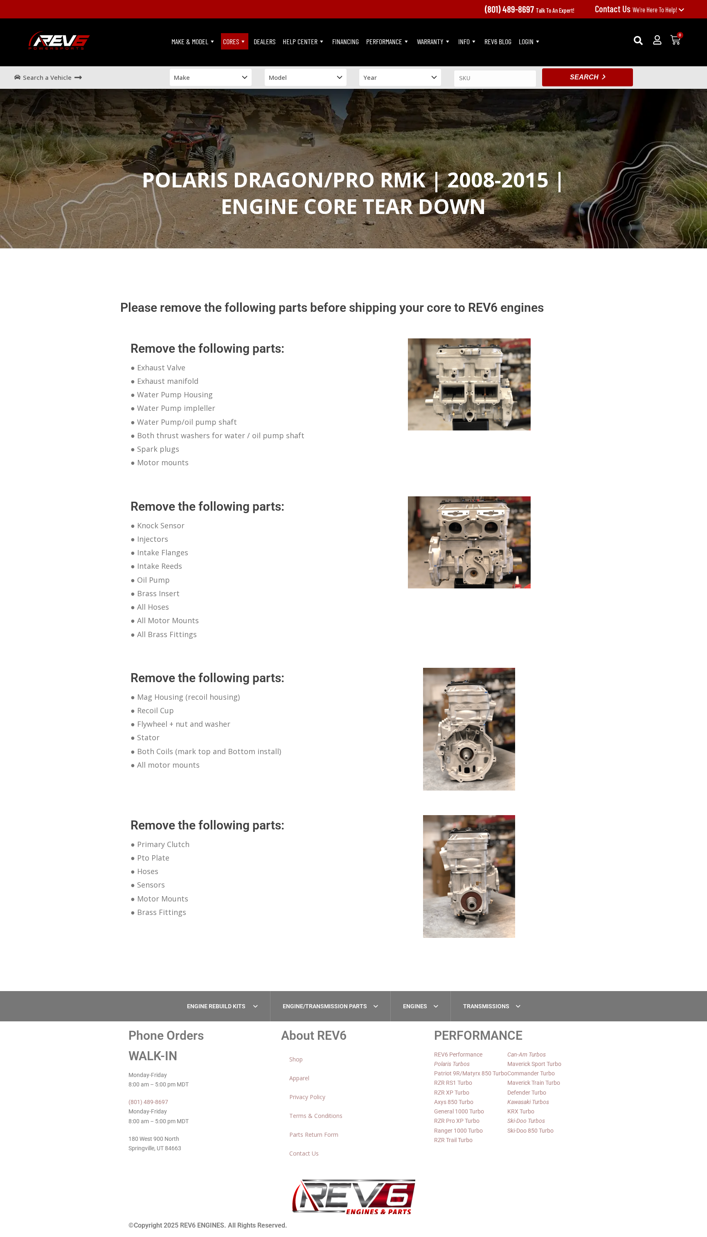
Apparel (299, 1078)
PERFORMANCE (384, 41)
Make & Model (189, 41)
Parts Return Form (313, 1134)
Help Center (300, 41)
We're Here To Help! (636, 9)
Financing (345, 41)
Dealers (264, 41)
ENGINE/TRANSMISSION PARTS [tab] (325, 1006)
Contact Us (304, 1153)
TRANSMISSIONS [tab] (486, 1006)
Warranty (430, 41)
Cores (231, 41)
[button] (638, 40)
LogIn (526, 41)
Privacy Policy (307, 1097)
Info (464, 41)
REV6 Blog (497, 41)
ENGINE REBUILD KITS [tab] (217, 1006)
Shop (296, 1059)
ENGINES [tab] (415, 1006)
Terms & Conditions (315, 1116)
